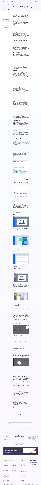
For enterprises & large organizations (6, 475)
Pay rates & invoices (14, 466)
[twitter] (8, 9)
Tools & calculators (23, 467)
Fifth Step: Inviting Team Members (6, 27)
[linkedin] (9, 9)
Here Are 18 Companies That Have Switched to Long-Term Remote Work (8, 435)
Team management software (6, 466)
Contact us (22, 460)
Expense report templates (23, 471)
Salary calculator (22, 480)
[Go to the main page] (4, 1)
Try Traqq (37, 1)
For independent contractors (6, 480)
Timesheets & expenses (14, 469)
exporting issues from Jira (16, 67)
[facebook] (6, 9)
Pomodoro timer (22, 472)
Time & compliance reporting (6, 461)
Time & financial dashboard (5, 469)
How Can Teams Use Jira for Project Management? (6, 17)
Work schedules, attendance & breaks (7, 460)
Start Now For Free (8, 452)
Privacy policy (29, 484)
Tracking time (13, 460)
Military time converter (23, 476)
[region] (7, 22)
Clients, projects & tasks (5, 470)
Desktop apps (13, 461)
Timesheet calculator (23, 481)
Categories (10, 1)
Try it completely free (33, 462)
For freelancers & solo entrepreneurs (6, 481)
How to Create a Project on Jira (6, 20)
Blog (21, 461)
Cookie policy (26, 484)
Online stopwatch (22, 475)
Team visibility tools (14, 465)
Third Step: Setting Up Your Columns (6, 25)
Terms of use (32, 484)
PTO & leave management (5, 465)
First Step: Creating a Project (6, 21)
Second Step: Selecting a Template (6, 23)
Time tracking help (23, 465)
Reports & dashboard (14, 470)
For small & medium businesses (6, 476)
